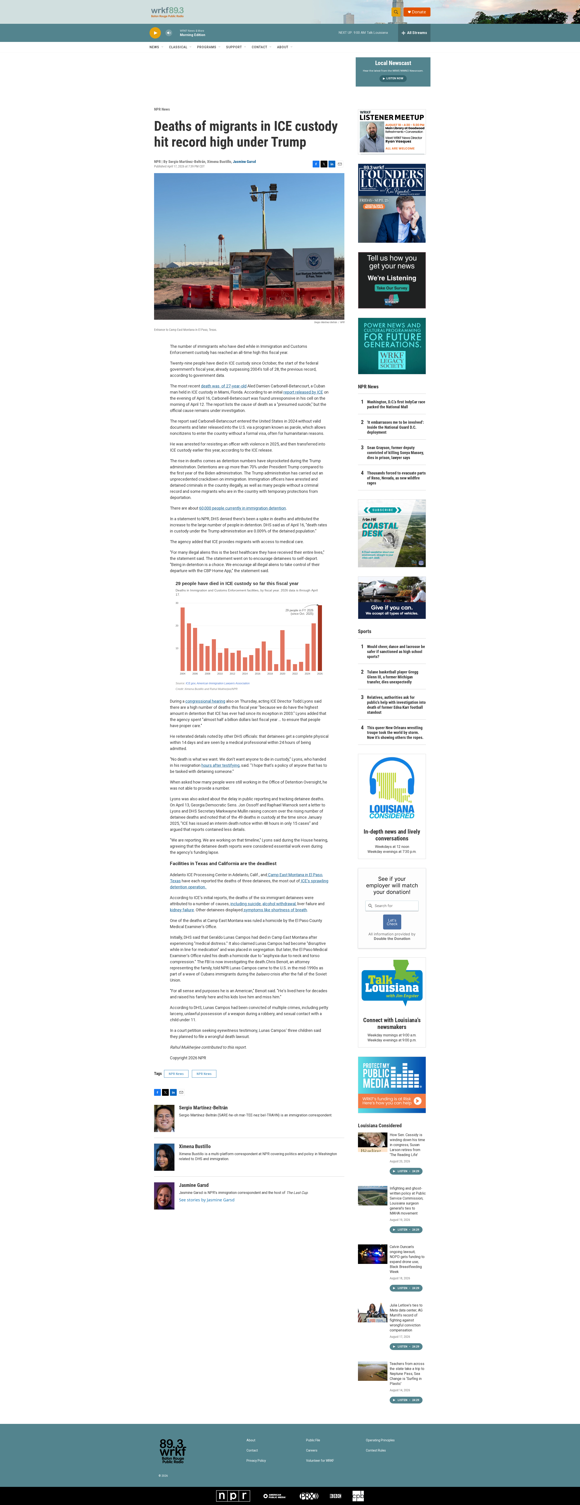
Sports (364, 631)
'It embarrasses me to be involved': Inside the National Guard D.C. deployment (395, 427)
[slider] (176, 32)
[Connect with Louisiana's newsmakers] (392, 984)
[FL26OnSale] (392, 203)
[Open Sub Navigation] (162, 47)
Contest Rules (376, 1450)
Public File (313, 1440)
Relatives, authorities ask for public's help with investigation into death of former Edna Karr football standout (396, 705)
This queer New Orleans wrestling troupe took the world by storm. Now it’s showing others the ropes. (395, 732)
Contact (259, 47)
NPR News (162, 109)
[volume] (169, 33)
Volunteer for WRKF (320, 1460)
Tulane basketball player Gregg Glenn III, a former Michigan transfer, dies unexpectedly (392, 677)
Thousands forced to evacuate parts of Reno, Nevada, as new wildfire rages (396, 478)
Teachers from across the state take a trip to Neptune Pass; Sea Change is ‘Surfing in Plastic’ (407, 1374)
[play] (155, 33)
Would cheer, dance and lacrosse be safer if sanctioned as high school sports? (396, 651)
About (282, 47)
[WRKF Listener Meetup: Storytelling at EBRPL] (392, 131)
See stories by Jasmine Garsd (206, 1200)
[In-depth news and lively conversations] (392, 788)
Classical (178, 47)
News (154, 47)
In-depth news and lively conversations (392, 835)
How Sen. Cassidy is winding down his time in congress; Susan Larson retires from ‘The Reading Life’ (407, 1145)
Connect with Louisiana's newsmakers (391, 1023)
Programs (206, 47)
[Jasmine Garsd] (164, 1196)
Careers (311, 1450)
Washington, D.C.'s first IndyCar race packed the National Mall (396, 404)
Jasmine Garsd (244, 161)
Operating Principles (380, 1440)
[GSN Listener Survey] (392, 280)
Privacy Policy (256, 1460)
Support (234, 47)
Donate (419, 12)
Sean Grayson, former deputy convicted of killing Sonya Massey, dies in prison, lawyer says (395, 452)
